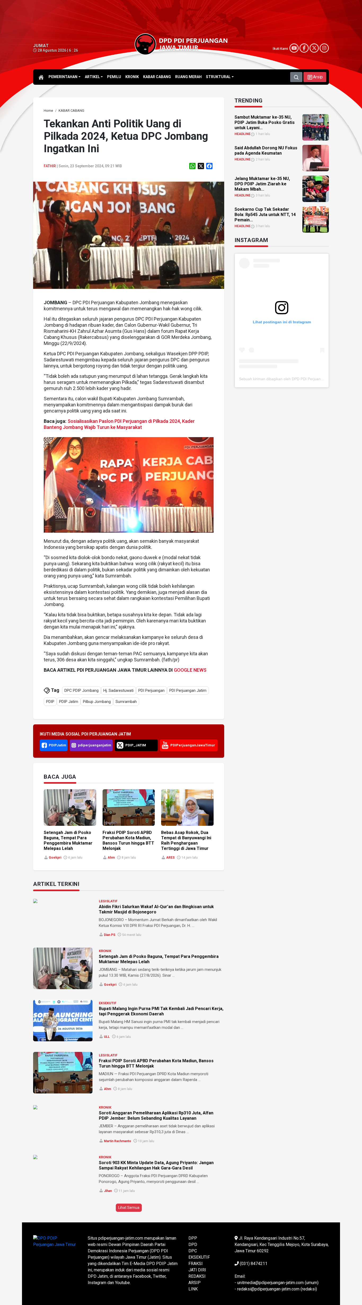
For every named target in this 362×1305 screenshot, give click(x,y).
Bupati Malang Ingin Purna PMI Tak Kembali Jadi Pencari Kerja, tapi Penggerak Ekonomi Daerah (161, 1011)
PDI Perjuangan (151, 690)
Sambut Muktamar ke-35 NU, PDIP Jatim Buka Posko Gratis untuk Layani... (265, 122)
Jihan (108, 1191)
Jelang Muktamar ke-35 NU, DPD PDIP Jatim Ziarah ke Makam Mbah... (262, 184)
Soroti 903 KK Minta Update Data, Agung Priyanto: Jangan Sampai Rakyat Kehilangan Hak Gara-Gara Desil (156, 1165)
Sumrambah (126, 701)
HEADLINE (242, 134)
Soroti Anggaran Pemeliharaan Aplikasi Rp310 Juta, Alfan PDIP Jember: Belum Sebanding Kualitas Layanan (156, 1115)
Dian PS (109, 935)
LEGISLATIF (108, 901)
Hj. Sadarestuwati (118, 690)
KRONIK (105, 951)
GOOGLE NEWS (190, 670)
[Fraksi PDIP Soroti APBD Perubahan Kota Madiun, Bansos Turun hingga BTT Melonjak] (62, 1072)
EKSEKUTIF (107, 1003)
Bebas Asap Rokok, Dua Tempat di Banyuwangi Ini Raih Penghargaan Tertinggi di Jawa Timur (186, 840)
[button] (314, 77)
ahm (111, 857)
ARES (170, 857)
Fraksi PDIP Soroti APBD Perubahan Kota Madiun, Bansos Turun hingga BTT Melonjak (128, 840)
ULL (107, 1037)
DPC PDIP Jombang (81, 690)
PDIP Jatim (68, 701)
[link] (128, 234)
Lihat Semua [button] (128, 1207)
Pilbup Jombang (97, 701)
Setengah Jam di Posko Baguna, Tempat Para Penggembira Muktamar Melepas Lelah (68, 840)
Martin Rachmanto (117, 1141)
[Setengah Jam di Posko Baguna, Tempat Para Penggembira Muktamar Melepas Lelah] (62, 968)
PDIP (50, 701)
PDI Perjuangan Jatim (187, 690)
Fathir (50, 166)
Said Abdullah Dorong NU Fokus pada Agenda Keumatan (266, 150)
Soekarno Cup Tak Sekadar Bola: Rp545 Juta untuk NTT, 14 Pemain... (265, 214)
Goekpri (55, 857)
